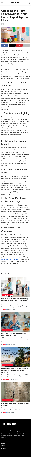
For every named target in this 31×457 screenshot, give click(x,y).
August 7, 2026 (10, 412)
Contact (3, 448)
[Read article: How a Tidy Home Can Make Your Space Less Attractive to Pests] (15, 322)
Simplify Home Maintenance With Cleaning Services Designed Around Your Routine (14, 300)
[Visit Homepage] (15, 2)
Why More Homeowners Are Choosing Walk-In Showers (15, 404)
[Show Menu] (2, 2)
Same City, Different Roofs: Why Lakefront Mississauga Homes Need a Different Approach (14, 370)
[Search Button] (29, 2)
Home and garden (8, 295)
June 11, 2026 (16, 24)
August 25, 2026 (11, 309)
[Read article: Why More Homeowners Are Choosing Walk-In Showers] (15, 392)
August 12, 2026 (14, 379)
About (3, 445)
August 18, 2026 (11, 344)
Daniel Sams (6, 379)
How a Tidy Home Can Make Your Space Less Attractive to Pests (14, 334)
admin (8, 24)
